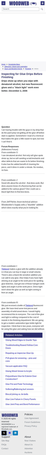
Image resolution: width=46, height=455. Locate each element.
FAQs (3, 445)
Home (3, 64)
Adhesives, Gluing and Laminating (15, 66)
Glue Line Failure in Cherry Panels (21, 399)
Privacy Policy (31, 426)
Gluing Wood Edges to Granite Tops (21, 340)
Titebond (5, 269)
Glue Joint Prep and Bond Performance (23, 404)
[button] (4, 433)
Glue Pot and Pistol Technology (19, 384)
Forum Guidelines (32, 422)
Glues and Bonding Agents (13, 69)
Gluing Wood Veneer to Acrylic (19, 371)
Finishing (28, 69)
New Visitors (30, 441)
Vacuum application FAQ (16, 366)
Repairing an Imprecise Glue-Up (20, 353)
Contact (4, 449)
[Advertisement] (23, 38)
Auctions (28, 452)
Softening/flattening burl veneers (20, 389)
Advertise (29, 449)
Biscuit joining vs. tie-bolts (17, 394)
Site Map (5, 441)
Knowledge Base (14, 64)
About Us (29, 445)
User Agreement (32, 418)
